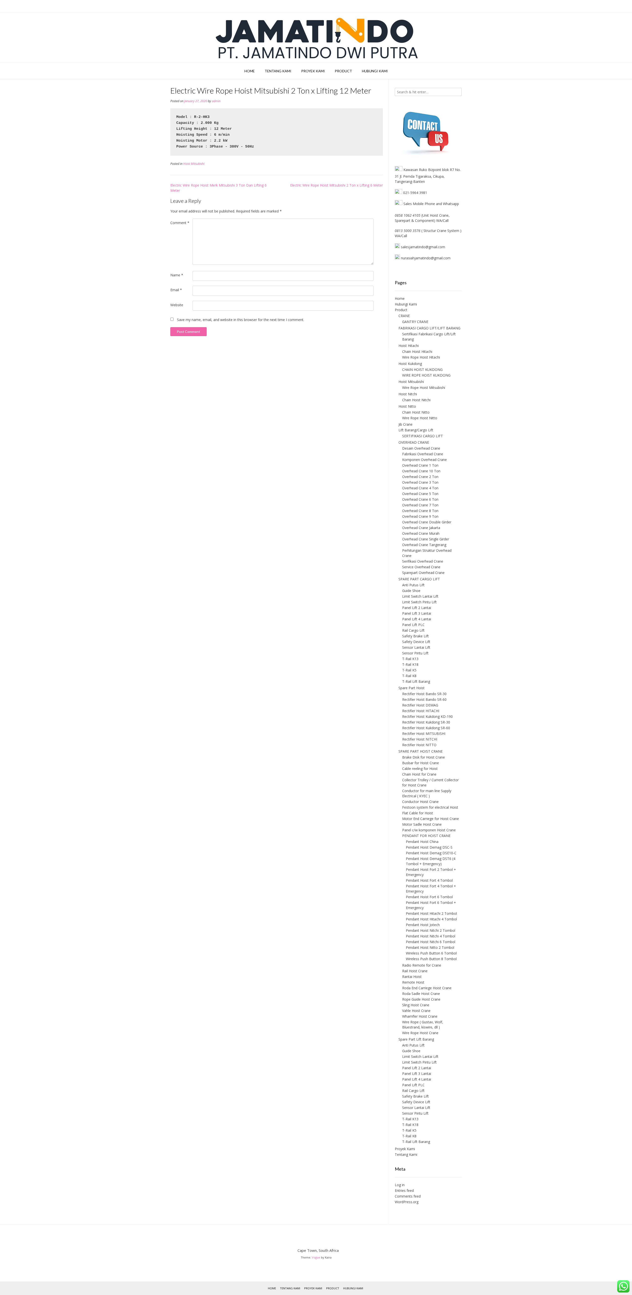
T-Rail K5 (409, 670)
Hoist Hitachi (408, 345)
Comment (179, 222)
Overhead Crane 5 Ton (420, 493)
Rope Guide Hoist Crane (421, 999)
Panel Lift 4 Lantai (416, 619)
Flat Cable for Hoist (417, 813)
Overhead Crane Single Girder (425, 539)
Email (176, 289)
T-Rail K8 (409, 675)
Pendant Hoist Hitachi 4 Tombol (431, 919)
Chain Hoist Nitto (416, 412)
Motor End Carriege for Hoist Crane (430, 818)
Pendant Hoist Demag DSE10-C (431, 853)
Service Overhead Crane (421, 567)
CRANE (404, 315)
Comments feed (408, 1196)
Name (176, 275)
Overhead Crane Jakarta (421, 527)
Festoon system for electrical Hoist (430, 807)
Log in (400, 1184)
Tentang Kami (278, 71)
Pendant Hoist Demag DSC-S (429, 847)
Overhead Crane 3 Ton (420, 482)
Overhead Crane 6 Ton (420, 499)
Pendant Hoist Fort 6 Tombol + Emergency (431, 905)
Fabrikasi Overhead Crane (422, 454)
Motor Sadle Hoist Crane (422, 824)
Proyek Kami (313, 71)
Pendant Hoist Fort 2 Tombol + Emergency (431, 872)
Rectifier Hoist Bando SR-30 (424, 693)
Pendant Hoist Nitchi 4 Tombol (430, 936)
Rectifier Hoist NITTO (419, 745)
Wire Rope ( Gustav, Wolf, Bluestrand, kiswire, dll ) (422, 1024)
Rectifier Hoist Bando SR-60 (424, 699)
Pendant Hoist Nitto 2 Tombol (430, 947)
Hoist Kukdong (410, 363)
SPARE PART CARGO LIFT (419, 579)
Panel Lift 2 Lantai (416, 607)
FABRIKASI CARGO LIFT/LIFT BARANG (429, 328)
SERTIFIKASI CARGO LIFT (422, 436)
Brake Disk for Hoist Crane (423, 757)
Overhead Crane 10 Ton (421, 471)
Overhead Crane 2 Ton (420, 476)
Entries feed (404, 1190)
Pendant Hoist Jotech (423, 924)
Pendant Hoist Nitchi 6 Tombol (430, 941)
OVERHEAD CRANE (413, 442)
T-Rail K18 (410, 664)
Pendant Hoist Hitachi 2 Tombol (431, 913)
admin (216, 101)
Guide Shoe (411, 590)
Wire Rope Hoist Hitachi (421, 357)
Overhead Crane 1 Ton (420, 465)
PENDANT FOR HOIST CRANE (426, 835)
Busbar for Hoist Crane (420, 763)
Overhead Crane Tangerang (424, 544)
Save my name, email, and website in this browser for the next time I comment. (240, 319)
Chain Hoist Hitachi (417, 351)
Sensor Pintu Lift (415, 653)
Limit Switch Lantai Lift (420, 596)
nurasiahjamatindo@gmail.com (425, 258)
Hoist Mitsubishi (193, 164)
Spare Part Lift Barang (416, 1039)
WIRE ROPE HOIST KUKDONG (426, 375)
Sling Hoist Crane (415, 1005)
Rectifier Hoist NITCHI (419, 739)
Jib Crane (405, 424)
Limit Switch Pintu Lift (419, 602)
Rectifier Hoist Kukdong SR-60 (426, 727)
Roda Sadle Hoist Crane (421, 993)
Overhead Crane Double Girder (426, 522)
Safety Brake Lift (415, 636)
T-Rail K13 (410, 658)
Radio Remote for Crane (421, 965)
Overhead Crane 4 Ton (420, 488)
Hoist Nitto (407, 406)
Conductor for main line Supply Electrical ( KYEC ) (426, 793)
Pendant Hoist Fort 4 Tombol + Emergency (431, 889)
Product (343, 71)
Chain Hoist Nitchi (416, 400)
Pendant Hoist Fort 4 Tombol (429, 880)
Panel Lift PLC (413, 624)
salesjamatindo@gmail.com (423, 247)
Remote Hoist (413, 982)
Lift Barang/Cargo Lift (415, 430)
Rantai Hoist (412, 976)
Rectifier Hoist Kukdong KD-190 (427, 716)
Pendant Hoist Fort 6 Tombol (429, 897)
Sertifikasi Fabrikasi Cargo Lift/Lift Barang (429, 337)
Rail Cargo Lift (413, 630)
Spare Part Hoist (411, 688)
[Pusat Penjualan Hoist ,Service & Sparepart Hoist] (316, 37)
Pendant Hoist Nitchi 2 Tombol (430, 930)
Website (176, 305)
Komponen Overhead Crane (424, 459)
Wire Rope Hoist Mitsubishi (423, 387)
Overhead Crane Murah (420, 533)
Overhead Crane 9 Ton (420, 516)
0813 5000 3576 (407, 230)
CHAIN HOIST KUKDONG (422, 369)
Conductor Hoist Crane (420, 801)
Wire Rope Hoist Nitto (419, 418)
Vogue (316, 1257)
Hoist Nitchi (407, 394)
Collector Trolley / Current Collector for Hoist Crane (430, 782)
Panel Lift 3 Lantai (416, 613)
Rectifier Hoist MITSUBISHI (423, 733)
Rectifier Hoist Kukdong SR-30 (426, 722)
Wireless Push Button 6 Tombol (431, 953)
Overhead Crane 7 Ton (420, 505)
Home (249, 71)
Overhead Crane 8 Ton (420, 510)
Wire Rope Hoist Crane (420, 1032)
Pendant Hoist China (422, 841)
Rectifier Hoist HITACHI (420, 710)
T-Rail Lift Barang (416, 681)
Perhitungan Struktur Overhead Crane (427, 553)
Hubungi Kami (375, 71)
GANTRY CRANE (415, 321)
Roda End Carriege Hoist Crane (427, 988)
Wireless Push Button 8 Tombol (431, 958)
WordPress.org (406, 1202)
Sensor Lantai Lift (416, 647)
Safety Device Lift (416, 641)
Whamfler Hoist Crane (419, 1016)
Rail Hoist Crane (415, 971)
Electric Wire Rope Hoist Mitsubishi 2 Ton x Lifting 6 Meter (336, 185)
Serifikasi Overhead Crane (422, 561)
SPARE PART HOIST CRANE (420, 751)
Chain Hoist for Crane (419, 774)
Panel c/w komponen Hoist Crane (429, 830)
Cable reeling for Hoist (420, 768)
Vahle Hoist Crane (416, 1010)
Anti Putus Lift (413, 585)
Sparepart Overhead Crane (423, 572)
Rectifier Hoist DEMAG (420, 705)
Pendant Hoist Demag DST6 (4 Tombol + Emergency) (430, 861)
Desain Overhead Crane (421, 448)
